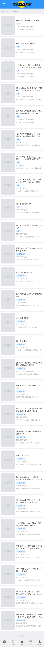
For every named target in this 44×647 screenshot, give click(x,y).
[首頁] (4, 4)
